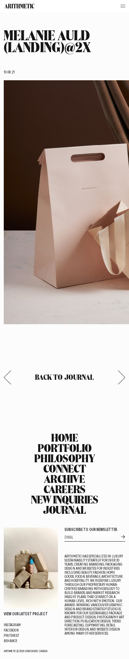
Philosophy (64, 458)
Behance (11, 640)
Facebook (11, 629)
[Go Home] (19, 6)
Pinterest (11, 635)
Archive (64, 479)
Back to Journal (64, 377)
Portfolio (65, 448)
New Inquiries (64, 499)
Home (64, 437)
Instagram (12, 624)
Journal (64, 510)
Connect (64, 468)
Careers (64, 489)
